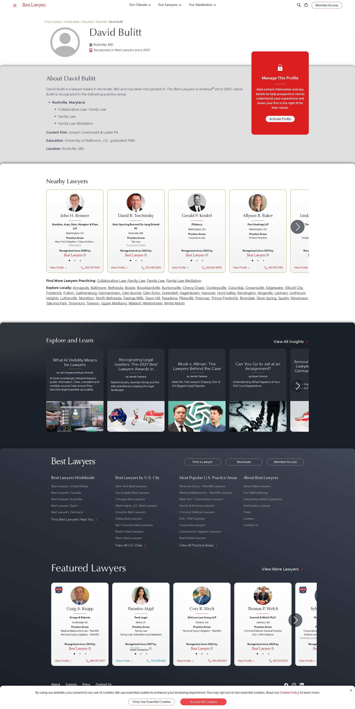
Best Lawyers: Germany (67, 512)
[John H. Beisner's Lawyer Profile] (75, 207)
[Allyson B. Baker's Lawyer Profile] (258, 207)
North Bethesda (108, 298)
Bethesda (115, 288)
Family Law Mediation (183, 281)
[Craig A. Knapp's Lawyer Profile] (80, 600)
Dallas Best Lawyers (128, 518)
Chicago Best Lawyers (130, 499)
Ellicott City (294, 288)
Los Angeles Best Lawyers (132, 492)
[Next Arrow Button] (298, 227)
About (55, 684)
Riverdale (247, 298)
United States (72, 21)
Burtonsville (171, 288)
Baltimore (98, 288)
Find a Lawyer (52, 21)
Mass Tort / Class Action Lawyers (201, 499)
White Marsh (174, 303)
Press (247, 512)
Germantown (109, 293)
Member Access (285, 462)
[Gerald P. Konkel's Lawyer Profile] (197, 207)
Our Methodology (256, 492)
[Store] (306, 5)
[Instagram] (294, 684)
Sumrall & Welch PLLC (263, 617)
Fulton (68, 293)
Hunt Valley (226, 293)
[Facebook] (286, 684)
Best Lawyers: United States (69, 486)
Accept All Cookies (203, 702)
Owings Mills (133, 298)
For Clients (138, 5)
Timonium (76, 303)
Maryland (88, 21)
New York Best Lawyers (131, 486)
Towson (93, 303)
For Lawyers (168, 5)
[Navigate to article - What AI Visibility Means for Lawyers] (75, 390)
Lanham (281, 293)
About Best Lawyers (257, 486)
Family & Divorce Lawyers (196, 505)
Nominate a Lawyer (257, 505)
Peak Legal (140, 617)
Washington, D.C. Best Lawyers (136, 505)
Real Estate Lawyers (192, 538)
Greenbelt (170, 293)
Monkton (86, 298)
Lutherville (68, 298)
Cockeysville (216, 288)
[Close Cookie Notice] (351, 690)
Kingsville (265, 293)
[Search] (299, 5)
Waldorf (135, 303)
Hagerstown (190, 293)
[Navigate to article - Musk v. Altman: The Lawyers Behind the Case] (197, 390)
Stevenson (299, 298)
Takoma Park (56, 303)
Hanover (208, 293)
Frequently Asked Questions (263, 499)
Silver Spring (266, 298)
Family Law (156, 281)
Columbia (236, 288)
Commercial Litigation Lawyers (200, 531)
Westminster (153, 303)
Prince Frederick (225, 298)
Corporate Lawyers (192, 525)
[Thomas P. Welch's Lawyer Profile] (263, 600)
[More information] (84, 255)
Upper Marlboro (114, 303)
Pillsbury (197, 224)
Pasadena (169, 298)
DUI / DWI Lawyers (192, 518)
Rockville (101, 21)
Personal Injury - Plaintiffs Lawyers (202, 486)
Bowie (130, 288)
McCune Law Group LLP (202, 617)
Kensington (246, 293)
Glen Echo (151, 293)
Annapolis (81, 288)
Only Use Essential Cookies (152, 702)
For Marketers (200, 5)
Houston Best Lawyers (130, 512)
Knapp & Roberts (80, 617)
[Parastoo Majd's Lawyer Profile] (141, 600)
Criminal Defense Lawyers (197, 512)
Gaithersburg (86, 293)
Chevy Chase (193, 288)
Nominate (244, 462)
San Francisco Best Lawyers (134, 525)
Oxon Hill (152, 298)
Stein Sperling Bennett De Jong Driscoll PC (136, 226)
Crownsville (254, 288)
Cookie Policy (289, 692)
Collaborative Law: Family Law (121, 281)
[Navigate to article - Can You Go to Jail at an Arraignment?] (258, 390)
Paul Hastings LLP (258, 224)
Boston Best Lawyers (129, 531)
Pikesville (186, 298)
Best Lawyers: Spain (64, 505)
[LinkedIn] (302, 684)
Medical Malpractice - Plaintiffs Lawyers (205, 492)
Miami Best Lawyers (128, 538)
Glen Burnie (131, 293)
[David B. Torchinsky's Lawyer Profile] (136, 207)
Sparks (283, 298)
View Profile (57, 267)
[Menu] (15, 5)
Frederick (54, 293)
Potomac (202, 298)
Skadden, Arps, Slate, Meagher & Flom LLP (75, 226)
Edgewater (274, 288)
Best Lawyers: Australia (66, 499)
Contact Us (251, 525)
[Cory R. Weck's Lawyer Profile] (202, 600)
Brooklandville (148, 288)
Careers (249, 518)
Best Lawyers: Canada (66, 492)
